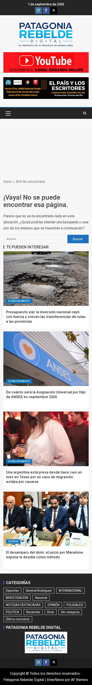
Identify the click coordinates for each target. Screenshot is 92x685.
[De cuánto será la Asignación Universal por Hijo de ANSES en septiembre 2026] (46, 358)
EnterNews (55, 680)
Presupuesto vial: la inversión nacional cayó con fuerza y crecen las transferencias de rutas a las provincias (46, 317)
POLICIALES (74, 605)
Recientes (33, 612)
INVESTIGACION (17, 598)
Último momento (19, 301)
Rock (50, 612)
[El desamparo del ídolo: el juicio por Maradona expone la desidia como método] (46, 519)
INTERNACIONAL (70, 590)
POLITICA (12, 612)
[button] (7, 113)
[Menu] (7, 113)
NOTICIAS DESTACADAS (23, 605)
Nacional (41, 598)
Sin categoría (70, 612)
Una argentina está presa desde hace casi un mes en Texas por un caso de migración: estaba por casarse (44, 477)
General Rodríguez (39, 590)
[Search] (85, 113)
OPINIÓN (13, 541)
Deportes (12, 590)
